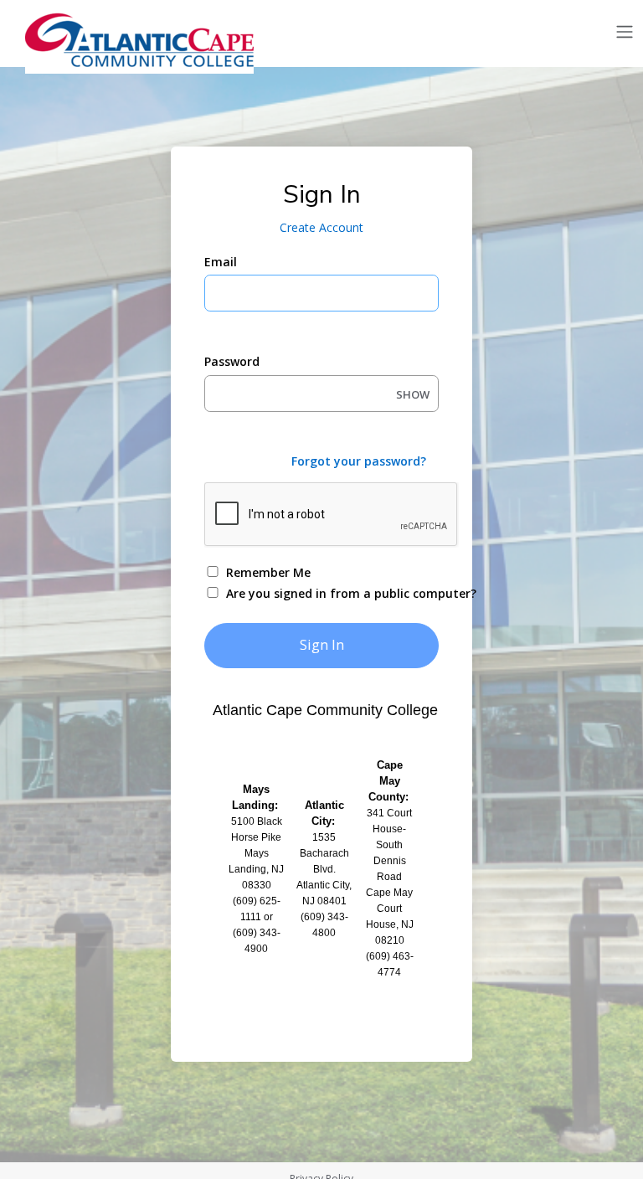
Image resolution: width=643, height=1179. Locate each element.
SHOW (413, 394)
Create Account (321, 227)
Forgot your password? (358, 461)
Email (220, 262)
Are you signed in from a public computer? (341, 593)
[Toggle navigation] (624, 32)
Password (232, 361)
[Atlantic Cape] (142, 40)
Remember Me (268, 572)
